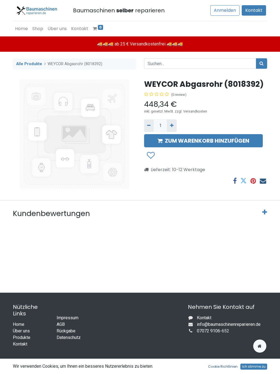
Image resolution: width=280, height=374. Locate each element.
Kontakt (253, 10)
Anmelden (225, 10)
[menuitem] (21, 28)
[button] (150, 155)
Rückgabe (66, 330)
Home (18, 324)
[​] (259, 346)
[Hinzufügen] (171, 125)
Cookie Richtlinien (223, 366)
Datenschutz (69, 337)
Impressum (67, 317)
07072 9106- (209, 330)
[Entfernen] (149, 125)
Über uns (21, 330)
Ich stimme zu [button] (254, 366)
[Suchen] (261, 63)
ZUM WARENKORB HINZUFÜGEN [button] (207, 141)
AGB (61, 324)
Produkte (21, 337)
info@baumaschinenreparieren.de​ (229, 324)
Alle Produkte (29, 64)
